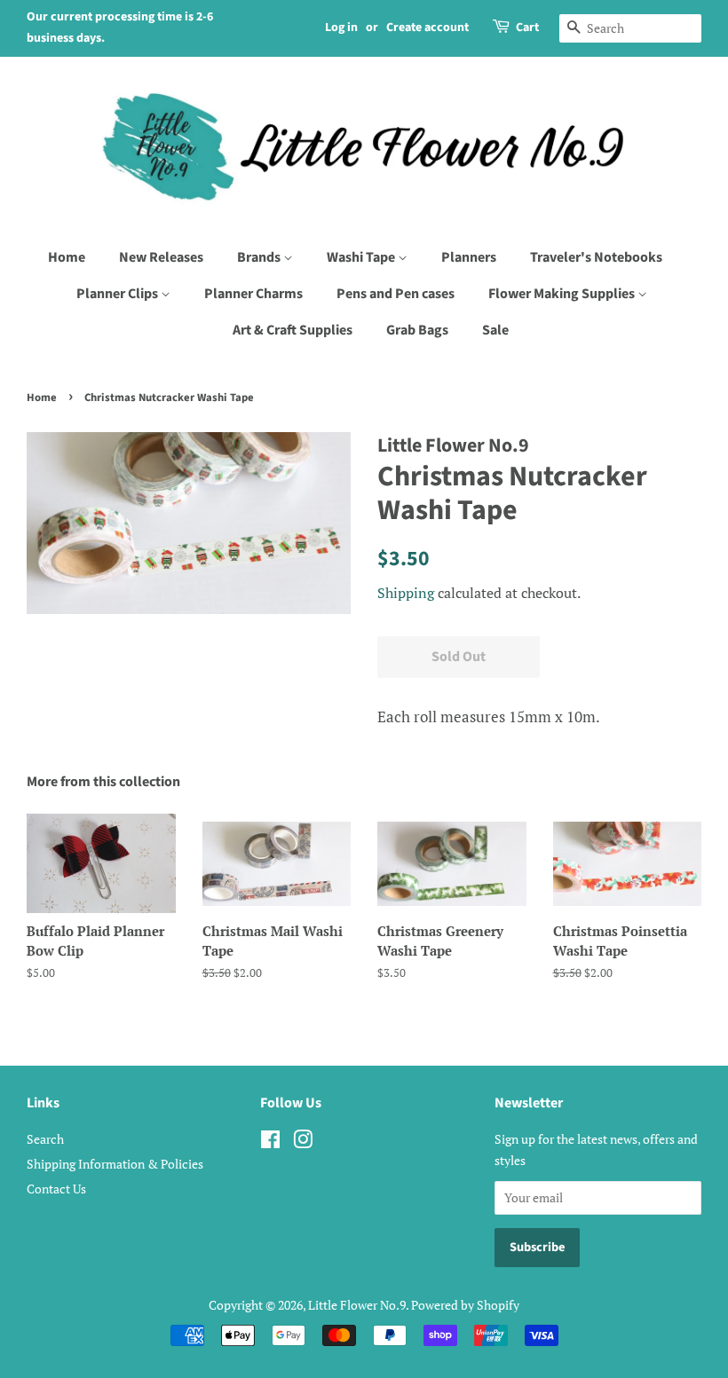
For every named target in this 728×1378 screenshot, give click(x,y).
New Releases (161, 257)
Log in (341, 27)
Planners (468, 257)
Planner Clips (118, 293)
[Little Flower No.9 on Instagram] (303, 1142)
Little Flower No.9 (357, 1304)
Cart (527, 27)
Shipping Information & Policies (115, 1163)
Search (45, 1138)
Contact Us (56, 1188)
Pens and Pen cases (395, 293)
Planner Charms (253, 293)
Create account (427, 27)
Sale (495, 330)
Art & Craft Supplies (292, 330)
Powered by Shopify (465, 1304)
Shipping (405, 592)
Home (66, 257)
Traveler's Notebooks (596, 257)
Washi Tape (362, 257)
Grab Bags (417, 330)
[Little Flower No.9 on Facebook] (270, 1142)
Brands (260, 257)
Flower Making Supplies (562, 293)
